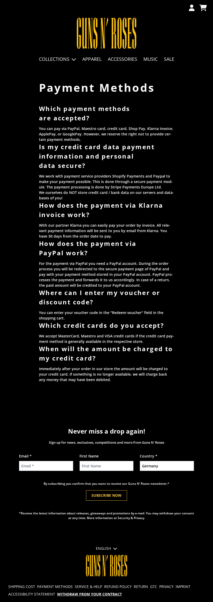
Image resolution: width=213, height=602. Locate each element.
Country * (148, 456)
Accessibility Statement (31, 594)
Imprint (183, 586)
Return (141, 586)
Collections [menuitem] (54, 59)
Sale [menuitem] (169, 59)
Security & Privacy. (131, 518)
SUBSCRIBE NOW (106, 495)
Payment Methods (55, 586)
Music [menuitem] (150, 59)
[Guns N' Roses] (107, 33)
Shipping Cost (21, 586)
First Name (89, 456)
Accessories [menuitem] (122, 59)
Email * (25, 456)
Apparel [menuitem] (92, 59)
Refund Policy (118, 586)
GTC (153, 586)
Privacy (166, 586)
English (103, 548)
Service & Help (88, 586)
